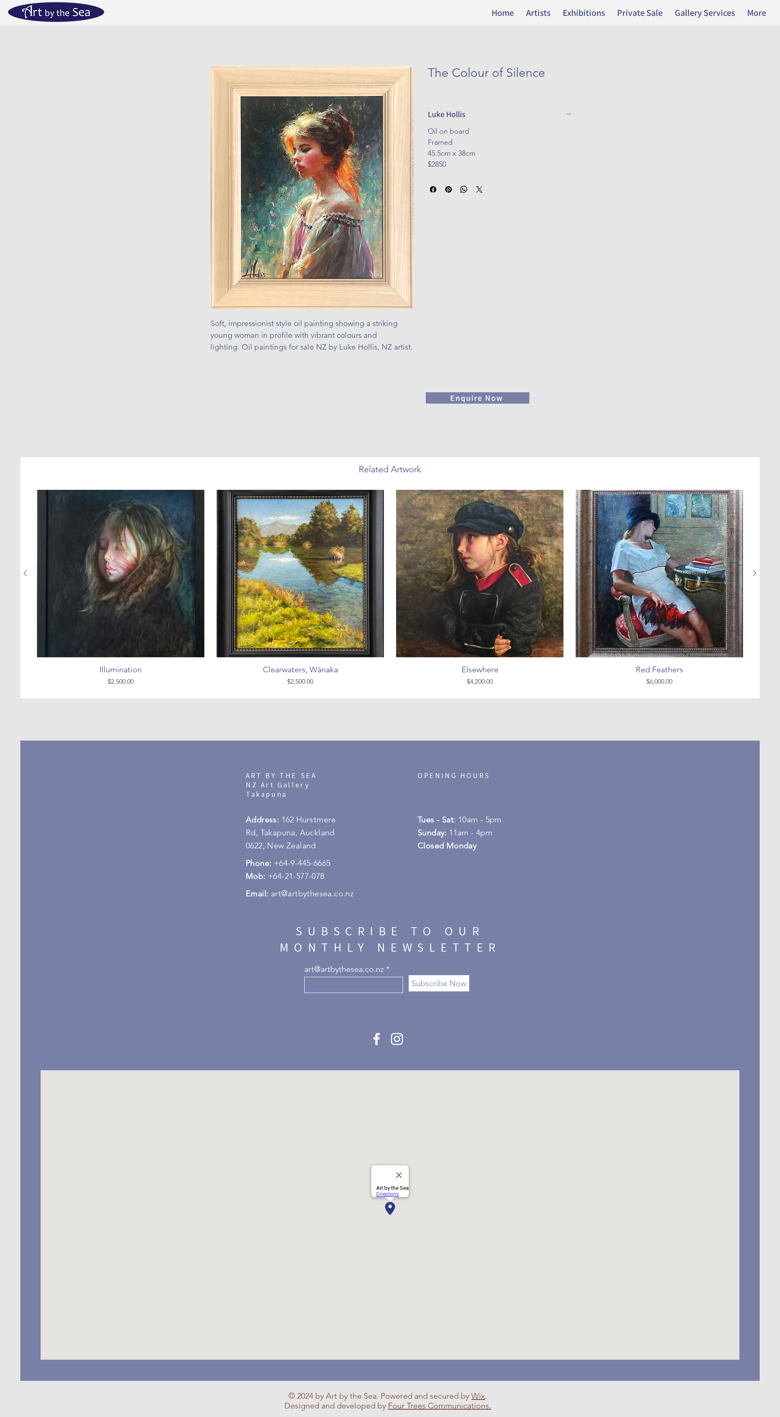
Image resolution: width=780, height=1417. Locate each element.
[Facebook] (376, 1039)
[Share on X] (479, 189)
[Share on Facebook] (433, 189)
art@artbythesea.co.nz (344, 969)
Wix (478, 1396)
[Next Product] (755, 573)
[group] (390, 590)
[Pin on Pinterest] (448, 189)
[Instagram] (397, 1039)
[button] (584, 12)
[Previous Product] (25, 573)
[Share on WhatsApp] (464, 189)
